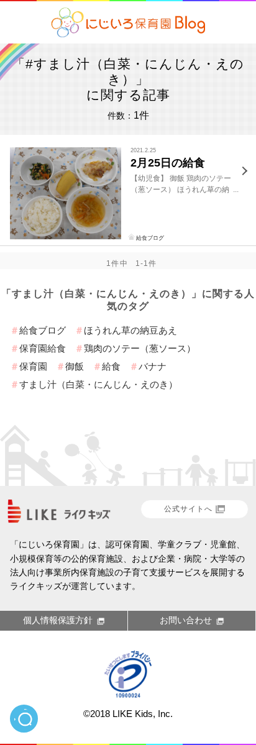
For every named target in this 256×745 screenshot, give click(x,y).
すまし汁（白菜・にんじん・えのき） (98, 384)
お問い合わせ (186, 620)
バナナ (153, 366)
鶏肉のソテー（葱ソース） (140, 348)
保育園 (33, 366)
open (24, 719)
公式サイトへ (188, 509)
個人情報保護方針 (58, 620)
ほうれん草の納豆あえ (130, 330)
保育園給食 (42, 348)
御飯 (74, 366)
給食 (111, 366)
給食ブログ (150, 238)
